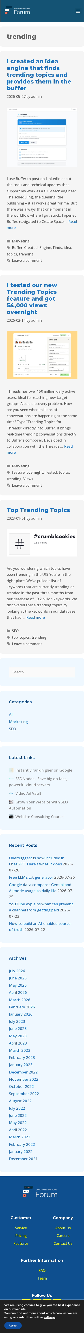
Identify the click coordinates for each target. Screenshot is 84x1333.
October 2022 (21, 1086)
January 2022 (20, 1151)
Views (28, 478)
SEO (15, 630)
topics (12, 254)
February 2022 (22, 1144)
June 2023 (18, 1028)
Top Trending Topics (38, 510)
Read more (35, 617)
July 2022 (17, 1108)
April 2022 (18, 1129)
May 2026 (18, 985)
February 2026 (22, 1007)
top (15, 637)
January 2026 (20, 1014)
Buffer (17, 247)
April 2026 (18, 992)
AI (11, 714)
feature (18, 472)
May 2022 (18, 1122)
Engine (45, 247)
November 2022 (23, 1079)
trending (26, 254)
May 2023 (18, 1035)
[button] (78, 11)
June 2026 (18, 978)
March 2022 (19, 1136)
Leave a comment (27, 260)
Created (31, 247)
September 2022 (24, 1093)
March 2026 (19, 999)
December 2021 (23, 1158)
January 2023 (20, 1064)
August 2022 (20, 1100)
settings (49, 1317)
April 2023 (18, 1043)
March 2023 (19, 1050)
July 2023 (17, 1021)
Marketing (21, 241)
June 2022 (18, 1115)
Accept (13, 1325)
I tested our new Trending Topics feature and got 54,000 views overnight (32, 298)
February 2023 (22, 1057)
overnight (34, 472)
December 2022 (23, 1072)
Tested (51, 472)
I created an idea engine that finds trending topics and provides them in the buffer (39, 75)
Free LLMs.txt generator (31, 877)
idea (67, 247)
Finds (57, 247)
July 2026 (17, 970)
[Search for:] (42, 671)
